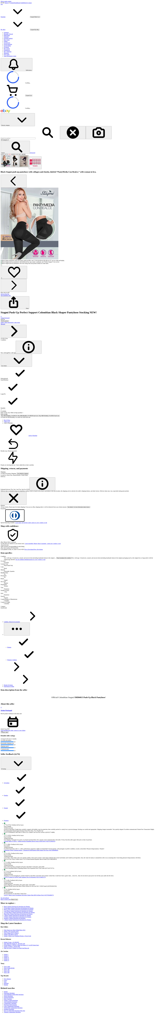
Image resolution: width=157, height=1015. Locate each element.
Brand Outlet (20, 3)
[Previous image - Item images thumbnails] (13, 181)
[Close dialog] (13, 498)
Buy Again (7, 40)
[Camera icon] (99, 132)
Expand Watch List (35, 17)
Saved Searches (8, 44)
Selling (6, 41)
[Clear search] (73, 132)
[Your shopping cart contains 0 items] (13, 95)
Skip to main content (6, 1)
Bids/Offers (7, 35)
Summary (6, 32)
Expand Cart (29, 95)
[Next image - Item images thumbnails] (13, 285)
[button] (15, 147)
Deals (15, 3)
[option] (78, 373)
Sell (2, 4)
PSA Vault (6, 54)
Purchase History (8, 38)
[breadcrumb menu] (17, 629)
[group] (78, 226)
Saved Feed (7, 42)
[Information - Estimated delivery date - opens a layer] (42, 483)
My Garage (7, 48)
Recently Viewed (8, 34)
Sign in (6, 3)
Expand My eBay (35, 29)
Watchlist (6, 37)
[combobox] (18, 138)
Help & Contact (28, 3)
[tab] (78, 545)
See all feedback (5, 898)
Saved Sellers (7, 45)
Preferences (7, 50)
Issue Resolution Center (10, 56)
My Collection (7, 51)
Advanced (32, 152)
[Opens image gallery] (1, 265)
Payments (6, 47)
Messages (6, 53)
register (12, 3)
